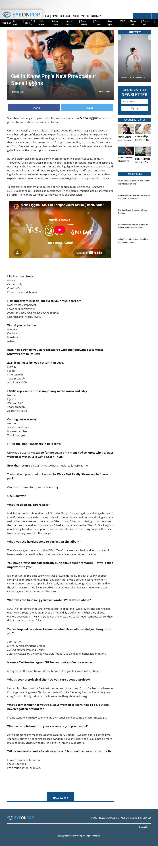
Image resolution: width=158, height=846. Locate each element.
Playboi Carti (133, 23)
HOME (46, 16)
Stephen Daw (18, 91)
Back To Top (60, 798)
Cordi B (33, 23)
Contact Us (143, 827)
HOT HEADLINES (134, 173)
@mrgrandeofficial (18, 671)
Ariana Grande (84, 23)
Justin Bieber (41, 23)
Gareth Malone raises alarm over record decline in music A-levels (125, 138)
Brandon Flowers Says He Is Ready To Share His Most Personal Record (143, 160)
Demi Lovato (97, 23)
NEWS (55, 16)
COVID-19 (123, 23)
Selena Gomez (69, 23)
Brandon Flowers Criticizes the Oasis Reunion (125, 159)
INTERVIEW (96, 16)
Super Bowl (15, 23)
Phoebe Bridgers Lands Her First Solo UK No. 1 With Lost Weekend (142, 138)
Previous (119, 37)
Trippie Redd (145, 23)
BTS (26, 23)
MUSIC (76, 16)
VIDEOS (85, 16)
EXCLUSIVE (65, 16)
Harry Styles (110, 23)
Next (149, 37)
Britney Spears (55, 23)
